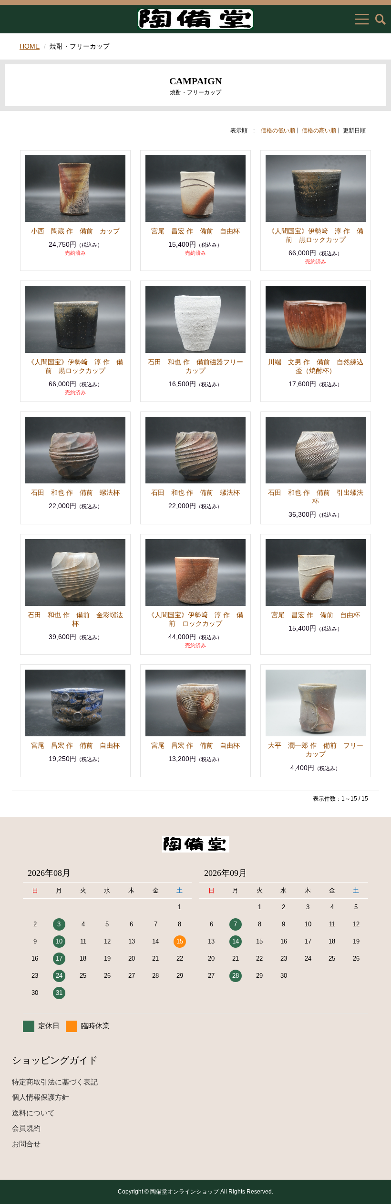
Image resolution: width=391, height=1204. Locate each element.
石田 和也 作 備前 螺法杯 (75, 492)
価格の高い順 (319, 130)
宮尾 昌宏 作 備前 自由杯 (195, 231)
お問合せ (26, 1144)
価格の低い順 (278, 130)
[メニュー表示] (361, 19)
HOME (30, 46)
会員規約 (26, 1128)
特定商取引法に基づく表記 (55, 1082)
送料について (33, 1113)
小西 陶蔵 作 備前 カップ (75, 231)
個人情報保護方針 (40, 1097)
